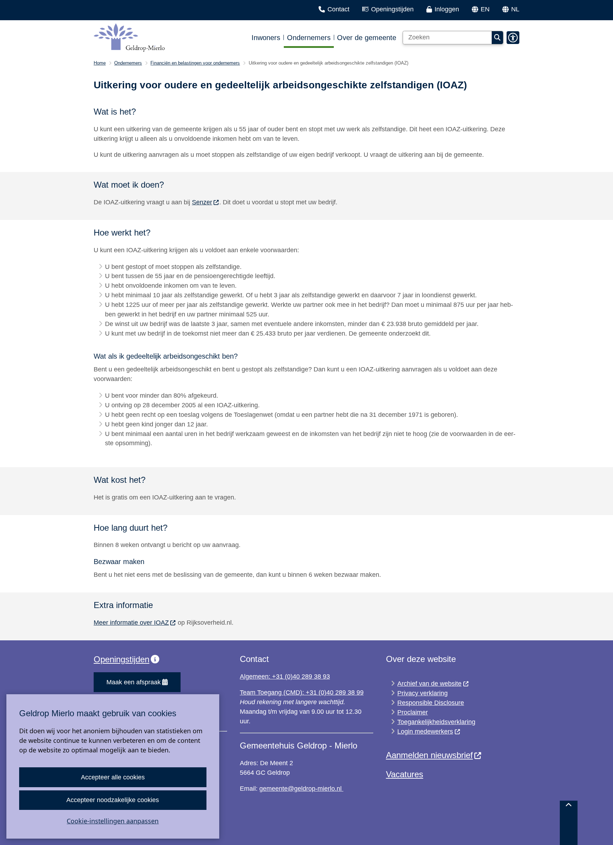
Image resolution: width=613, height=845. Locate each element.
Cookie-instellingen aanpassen (113, 821)
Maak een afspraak (133, 682)
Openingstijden (121, 659)
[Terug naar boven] (569, 823)
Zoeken (497, 37)
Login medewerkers (425, 731)
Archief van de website (429, 683)
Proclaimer (412, 712)
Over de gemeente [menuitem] (366, 38)
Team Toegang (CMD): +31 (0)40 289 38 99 (302, 692)
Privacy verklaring (422, 693)
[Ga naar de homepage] (129, 37)
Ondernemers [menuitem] (309, 38)
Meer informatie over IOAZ (131, 622)
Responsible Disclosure (430, 702)
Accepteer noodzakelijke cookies (112, 799)
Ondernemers (128, 63)
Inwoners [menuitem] (266, 38)
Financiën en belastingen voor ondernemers (195, 63)
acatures (407, 774)
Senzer (202, 202)
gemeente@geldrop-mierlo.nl (301, 788)
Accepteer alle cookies (113, 777)
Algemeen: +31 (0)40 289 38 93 (285, 676)
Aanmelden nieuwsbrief (429, 755)
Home (100, 63)
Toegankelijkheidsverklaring (436, 721)
